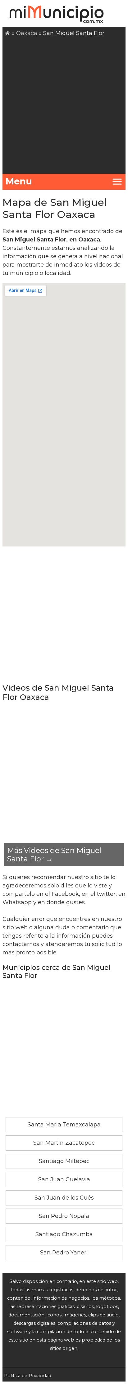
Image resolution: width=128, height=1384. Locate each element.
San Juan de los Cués (64, 1197)
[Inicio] (7, 33)
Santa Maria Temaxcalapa (64, 1124)
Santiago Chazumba (64, 1234)
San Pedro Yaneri (64, 1252)
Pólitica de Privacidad (27, 1375)
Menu (19, 181)
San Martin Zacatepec (64, 1142)
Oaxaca (26, 33)
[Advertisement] (64, 104)
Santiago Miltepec (64, 1161)
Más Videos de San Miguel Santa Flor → (54, 854)
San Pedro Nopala (64, 1216)
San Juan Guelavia (64, 1179)
